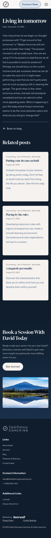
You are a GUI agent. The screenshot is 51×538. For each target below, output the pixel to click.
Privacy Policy (8, 520)
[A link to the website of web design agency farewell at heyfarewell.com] (19, 517)
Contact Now (30, 4)
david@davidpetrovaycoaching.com (17, 479)
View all (10, 309)
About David (8, 445)
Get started (13, 366)
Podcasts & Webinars (11, 458)
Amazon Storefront (10, 503)
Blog (4, 454)
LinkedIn (6, 499)
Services (6, 449)
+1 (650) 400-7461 (10, 483)
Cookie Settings (29, 520)
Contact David (8, 463)
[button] (45, 4)
